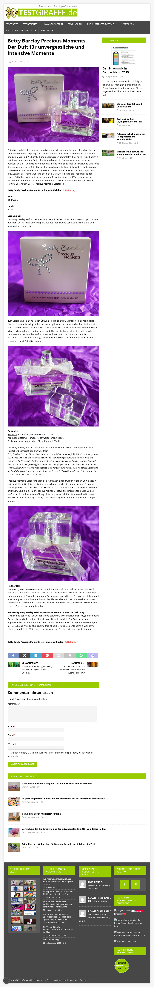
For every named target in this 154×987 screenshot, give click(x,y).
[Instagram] (135, 884)
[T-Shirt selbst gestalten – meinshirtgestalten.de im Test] (30, 907)
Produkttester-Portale (100, 24)
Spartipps (126, 24)
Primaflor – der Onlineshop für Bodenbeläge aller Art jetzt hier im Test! (58, 844)
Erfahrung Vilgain (99, 901)
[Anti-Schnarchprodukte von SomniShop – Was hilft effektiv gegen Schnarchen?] (17, 888)
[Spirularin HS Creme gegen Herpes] (30, 921)
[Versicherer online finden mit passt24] (30, 912)
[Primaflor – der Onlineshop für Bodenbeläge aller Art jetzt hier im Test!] (14, 847)
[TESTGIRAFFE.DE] (41, 19)
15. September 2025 (53, 943)
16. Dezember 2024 (31, 817)
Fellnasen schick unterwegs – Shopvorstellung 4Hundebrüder (131, 137)
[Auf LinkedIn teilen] (36, 656)
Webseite (12, 744)
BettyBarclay (69, 190)
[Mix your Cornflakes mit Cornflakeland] (108, 105)
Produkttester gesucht (20, 30)
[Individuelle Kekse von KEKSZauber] (17, 882)
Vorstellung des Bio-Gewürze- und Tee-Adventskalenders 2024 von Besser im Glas (64, 828)
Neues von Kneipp (51, 939)
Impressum (73, 980)
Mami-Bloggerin (53, 24)
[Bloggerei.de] (137, 910)
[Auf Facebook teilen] (13, 656)
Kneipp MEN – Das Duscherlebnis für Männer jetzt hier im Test (58, 892)
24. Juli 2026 (50, 887)
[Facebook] (124, 884)
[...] (104, 94)
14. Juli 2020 (123, 158)
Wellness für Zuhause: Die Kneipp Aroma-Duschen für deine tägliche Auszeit (58, 881)
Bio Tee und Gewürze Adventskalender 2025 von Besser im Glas (58, 929)
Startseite (12, 24)
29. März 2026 (51, 910)
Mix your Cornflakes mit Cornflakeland (129, 105)
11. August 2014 (125, 110)
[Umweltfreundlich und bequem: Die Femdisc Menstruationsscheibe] (14, 786)
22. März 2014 (124, 125)
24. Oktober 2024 (31, 847)
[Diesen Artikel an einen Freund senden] (58, 656)
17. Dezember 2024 (31, 802)
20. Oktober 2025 (52, 923)
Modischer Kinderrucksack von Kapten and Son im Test (131, 153)
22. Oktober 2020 (125, 143)
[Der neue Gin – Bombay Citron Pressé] (30, 901)
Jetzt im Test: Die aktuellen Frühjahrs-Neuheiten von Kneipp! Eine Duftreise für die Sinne (58, 904)
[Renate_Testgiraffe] (82, 901)
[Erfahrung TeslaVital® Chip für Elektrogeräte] (17, 907)
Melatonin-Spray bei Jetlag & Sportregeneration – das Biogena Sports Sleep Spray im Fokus (57, 917)
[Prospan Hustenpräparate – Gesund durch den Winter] (30, 882)
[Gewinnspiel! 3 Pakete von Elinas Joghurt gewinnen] (17, 901)
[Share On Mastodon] (92, 656)
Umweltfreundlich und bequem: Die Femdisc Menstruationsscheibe (57, 783)
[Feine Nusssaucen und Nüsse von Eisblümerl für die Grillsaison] (30, 888)
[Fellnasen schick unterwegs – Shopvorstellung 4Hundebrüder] (108, 135)
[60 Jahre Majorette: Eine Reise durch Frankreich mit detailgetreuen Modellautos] (14, 801)
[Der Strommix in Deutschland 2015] (124, 55)
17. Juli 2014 (17, 61)
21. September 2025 (53, 935)
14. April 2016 (111, 76)
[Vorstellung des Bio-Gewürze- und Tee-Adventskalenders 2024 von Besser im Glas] (14, 832)
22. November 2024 (31, 832)
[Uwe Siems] (82, 886)
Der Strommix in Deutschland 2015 (115, 70)
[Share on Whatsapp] (81, 656)
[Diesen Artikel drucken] (70, 656)
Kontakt (46, 30)
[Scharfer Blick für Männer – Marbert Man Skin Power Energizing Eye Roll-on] (30, 928)
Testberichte (30, 24)
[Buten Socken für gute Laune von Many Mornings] (30, 894)
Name (11, 726)
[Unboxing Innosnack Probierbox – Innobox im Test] (17, 912)
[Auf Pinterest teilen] (47, 656)
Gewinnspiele (75, 24)
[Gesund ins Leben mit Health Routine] (14, 816)
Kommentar (14, 703)
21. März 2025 (29, 787)
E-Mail (11, 735)
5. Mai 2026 (50, 897)
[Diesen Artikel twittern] (24, 656)
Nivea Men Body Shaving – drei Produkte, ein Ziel (94, 917)
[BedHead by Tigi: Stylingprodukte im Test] (108, 120)
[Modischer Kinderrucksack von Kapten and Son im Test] (108, 153)
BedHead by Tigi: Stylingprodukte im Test (129, 120)
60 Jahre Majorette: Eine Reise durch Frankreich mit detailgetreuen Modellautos (63, 798)
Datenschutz (85, 980)
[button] (6, 980)
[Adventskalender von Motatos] (17, 920)
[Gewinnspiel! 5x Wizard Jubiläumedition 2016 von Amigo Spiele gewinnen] (17, 894)
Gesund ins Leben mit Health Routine (41, 813)
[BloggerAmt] (122, 910)
